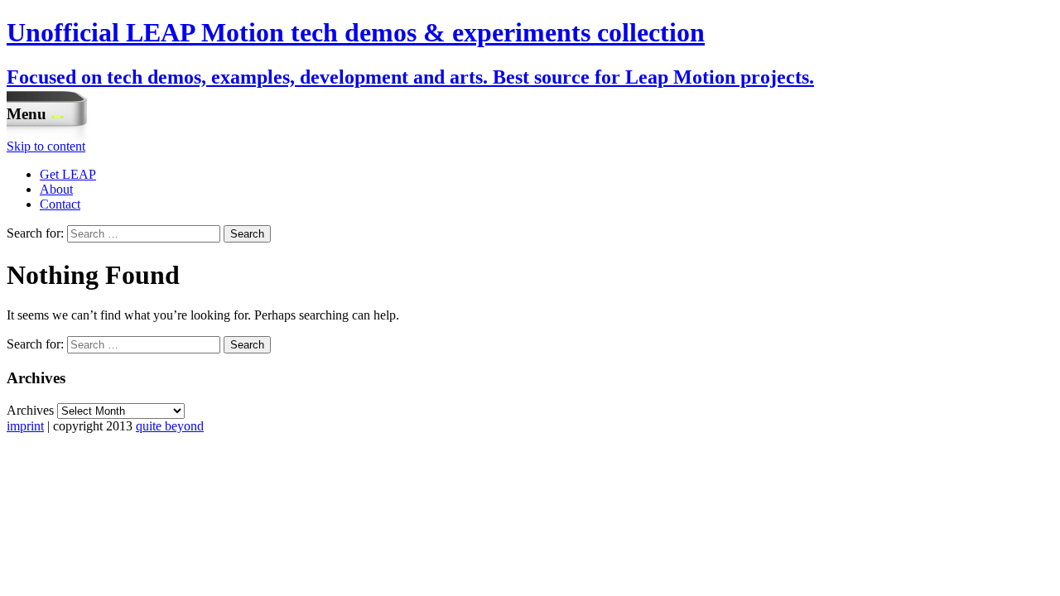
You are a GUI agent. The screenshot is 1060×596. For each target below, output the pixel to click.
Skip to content (46, 146)
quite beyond (170, 426)
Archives (30, 410)
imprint (25, 426)
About (56, 189)
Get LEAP (68, 174)
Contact (60, 204)
